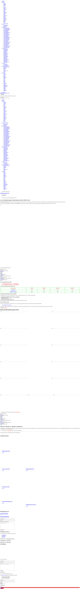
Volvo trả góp (5, 62)
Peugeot (5, 21)
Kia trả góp (5, 52)
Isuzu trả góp (5, 159)
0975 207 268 (4, 575)
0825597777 (2, 271)
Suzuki (5, 13)
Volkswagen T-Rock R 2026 (4, 513)
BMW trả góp (5, 58)
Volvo (4, 114)
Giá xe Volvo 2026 (6, 141)
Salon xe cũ (5, 26)
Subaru (5, 20)
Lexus (4, 72)
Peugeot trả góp (6, 55)
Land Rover (5, 83)
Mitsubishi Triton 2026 (6, 451)
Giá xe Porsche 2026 (6, 46)
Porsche (5, 19)
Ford (4, 6)
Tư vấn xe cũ (5, 162)
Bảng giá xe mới (4, 27)
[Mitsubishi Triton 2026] (8, 449)
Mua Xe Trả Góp (4, 48)
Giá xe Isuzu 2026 (6, 41)
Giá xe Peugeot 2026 (6, 138)
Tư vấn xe (3, 63)
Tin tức (3, 1)
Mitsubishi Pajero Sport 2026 (31, 504)
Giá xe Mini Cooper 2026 (7, 42)
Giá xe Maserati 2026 (6, 43)
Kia (4, 79)
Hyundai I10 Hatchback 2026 (7, 501)
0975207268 (2, 423)
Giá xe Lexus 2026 (6, 35)
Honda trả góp (5, 50)
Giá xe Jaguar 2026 (6, 44)
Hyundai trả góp (6, 49)
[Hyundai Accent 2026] (8, 485)
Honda (4, 4)
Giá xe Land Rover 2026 (7, 144)
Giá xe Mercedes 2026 (7, 34)
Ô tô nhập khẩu (6, 23)
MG (4, 22)
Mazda (4, 5)
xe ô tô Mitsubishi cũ (9, 430)
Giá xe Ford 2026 (6, 129)
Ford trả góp (5, 150)
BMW (4, 11)
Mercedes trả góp (6, 56)
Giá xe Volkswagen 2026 (7, 37)
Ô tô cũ (3, 24)
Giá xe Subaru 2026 (6, 47)
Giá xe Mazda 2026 (6, 30)
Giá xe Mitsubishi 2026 (7, 32)
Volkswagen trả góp (6, 59)
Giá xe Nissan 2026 (6, 33)
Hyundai (5, 74)
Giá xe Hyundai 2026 (6, 28)
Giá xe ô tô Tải (6, 64)
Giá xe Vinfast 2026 (6, 38)
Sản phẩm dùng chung (7, 165)
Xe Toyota (3, 537)
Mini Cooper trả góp (6, 61)
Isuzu (4, 14)
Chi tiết (3, 452)
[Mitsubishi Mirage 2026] (32, 467)
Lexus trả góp (5, 57)
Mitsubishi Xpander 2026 (4, 193)
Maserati (5, 16)
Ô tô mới (3, 2)
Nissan (4, 8)
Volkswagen (5, 12)
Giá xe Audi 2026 (6, 36)
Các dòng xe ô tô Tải (6, 65)
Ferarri (4, 17)
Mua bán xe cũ (6, 25)
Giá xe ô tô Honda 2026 (7, 29)
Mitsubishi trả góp (6, 53)
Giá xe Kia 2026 (6, 31)
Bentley (5, 18)
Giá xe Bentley (6, 45)
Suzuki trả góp (6, 60)
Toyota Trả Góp (6, 147)
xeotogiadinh (4, 92)
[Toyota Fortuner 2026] (8, 467)
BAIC (4, 120)
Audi (4, 10)
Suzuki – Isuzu (6, 70)
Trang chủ (3, 99)
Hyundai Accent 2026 (5, 486)
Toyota (5, 3)
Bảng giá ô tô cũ (6, 123)
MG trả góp (5, 153)
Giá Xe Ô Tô (4, 536)
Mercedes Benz (6, 85)
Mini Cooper (5, 15)
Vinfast (5, 89)
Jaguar (4, 82)
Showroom (3, 171)
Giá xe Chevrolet (6, 40)
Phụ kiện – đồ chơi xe (5, 66)
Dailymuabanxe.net (17, 412)
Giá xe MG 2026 (6, 132)
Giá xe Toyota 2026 (6, 126)
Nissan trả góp (5, 54)
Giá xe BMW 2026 (6, 135)
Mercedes (5, 9)
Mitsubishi (5, 7)
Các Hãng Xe (4, 535)
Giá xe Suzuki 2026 (6, 39)
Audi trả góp (5, 156)
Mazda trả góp (5, 51)
